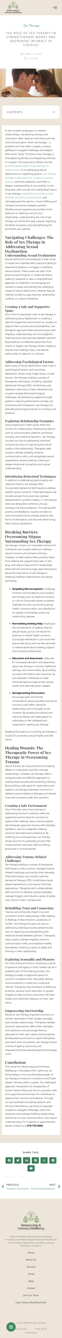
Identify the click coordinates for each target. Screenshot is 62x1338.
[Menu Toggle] (55, 8)
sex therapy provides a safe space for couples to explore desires (30, 177)
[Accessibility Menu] (11, 1327)
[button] (53, 112)
